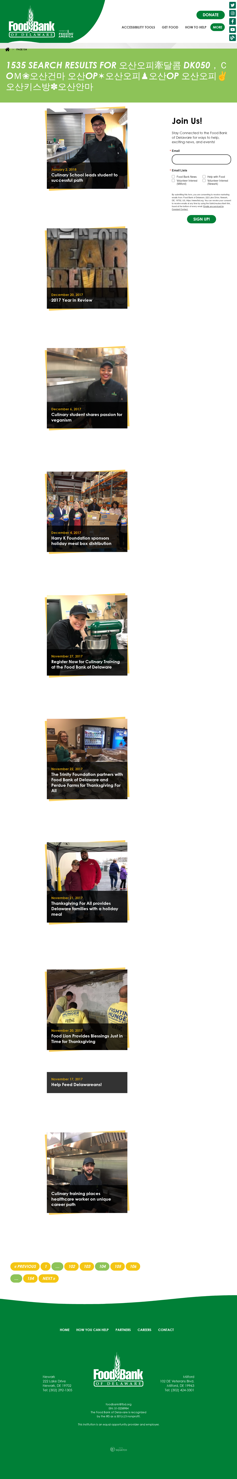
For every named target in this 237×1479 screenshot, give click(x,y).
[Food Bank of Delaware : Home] (32, 21)
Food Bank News (187, 176)
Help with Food (216, 176)
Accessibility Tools (138, 27)
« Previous (25, 1266)
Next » (48, 1278)
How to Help (195, 27)
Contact (166, 1330)
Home (64, 1330)
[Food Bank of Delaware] (118, 1369)
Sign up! (201, 219)
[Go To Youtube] (232, 29)
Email (176, 150)
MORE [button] (217, 27)
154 (30, 1278)
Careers (144, 1330)
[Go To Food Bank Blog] (232, 37)
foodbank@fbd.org (118, 1404)
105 (117, 1266)
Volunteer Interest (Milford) (187, 182)
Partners (123, 1330)
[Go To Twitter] (232, 5)
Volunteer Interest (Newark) (217, 182)
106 (133, 1266)
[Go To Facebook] (232, 21)
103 (87, 1266)
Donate (210, 14)
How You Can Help (92, 1330)
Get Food (170, 27)
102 (71, 1266)
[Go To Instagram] (232, 13)
